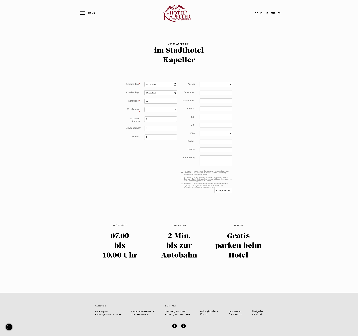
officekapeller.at (209, 311)
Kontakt (204, 314)
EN (262, 13)
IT (267, 13)
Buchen (276, 13)
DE (256, 13)
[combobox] (159, 84)
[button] (175, 84)
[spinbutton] (160, 119)
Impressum (235, 311)
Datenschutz (235, 314)
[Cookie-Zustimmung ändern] (9, 327)
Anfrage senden (223, 190)
